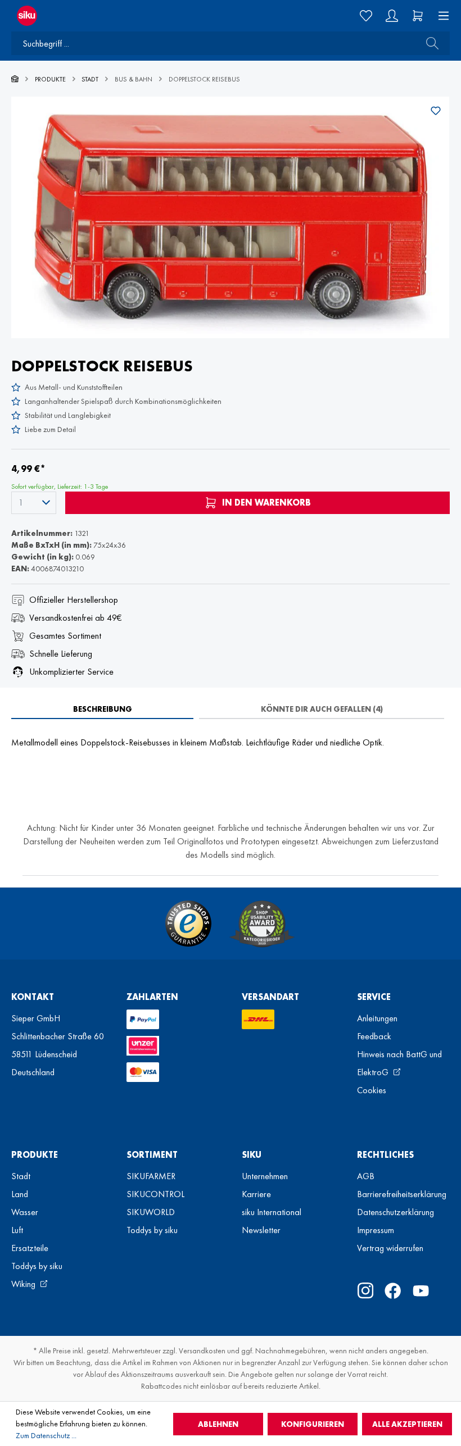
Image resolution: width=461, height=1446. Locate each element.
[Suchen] (429, 43)
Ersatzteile (29, 1248)
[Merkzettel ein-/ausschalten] (436, 111)
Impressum (375, 1230)
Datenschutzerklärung (395, 1212)
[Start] (15, 79)
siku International (271, 1212)
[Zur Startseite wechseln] (115, 16)
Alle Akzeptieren (407, 1424)
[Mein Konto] (392, 15)
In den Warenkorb (265, 502)
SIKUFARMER (150, 1176)
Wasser (24, 1212)
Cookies (371, 1090)
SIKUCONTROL (155, 1194)
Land (19, 1194)
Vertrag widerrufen (390, 1248)
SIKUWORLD (150, 1212)
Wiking (24, 1284)
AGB (365, 1176)
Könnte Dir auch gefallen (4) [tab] (322, 709)
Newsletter (261, 1230)
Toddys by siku (36, 1266)
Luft (17, 1230)
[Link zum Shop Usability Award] (262, 923)
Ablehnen (218, 1424)
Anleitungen (377, 1018)
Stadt (20, 1176)
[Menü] (440, 15)
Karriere (256, 1194)
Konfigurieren (312, 1424)
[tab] (102, 709)
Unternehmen (265, 1176)
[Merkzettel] (366, 15)
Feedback (374, 1036)
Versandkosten (202, 1350)
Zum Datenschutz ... (46, 1435)
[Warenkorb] (418, 15)
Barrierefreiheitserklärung (401, 1194)
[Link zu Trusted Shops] (188, 923)
